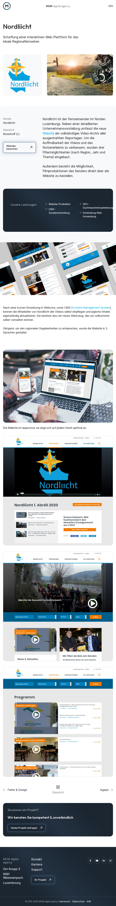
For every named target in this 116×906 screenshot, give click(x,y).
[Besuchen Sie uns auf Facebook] (90, 861)
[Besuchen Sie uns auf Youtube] (97, 861)
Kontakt (36, 859)
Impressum (65, 901)
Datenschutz (78, 901)
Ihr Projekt (40, 879)
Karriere (36, 864)
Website (49, 133)
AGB (89, 901)
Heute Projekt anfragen (24, 827)
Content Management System (91, 307)
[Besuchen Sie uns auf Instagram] (110, 861)
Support (36, 869)
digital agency (58, 6)
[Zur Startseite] (7, 6)
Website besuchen (12, 147)
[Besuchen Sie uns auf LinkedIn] (103, 861)
